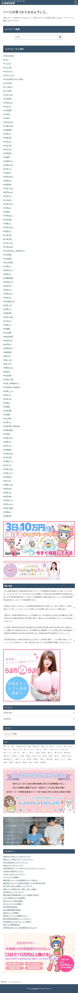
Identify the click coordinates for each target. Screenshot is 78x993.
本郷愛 (7, 329)
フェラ (26, 752)
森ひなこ (8, 356)
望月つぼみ (9, 317)
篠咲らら (8, 442)
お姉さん (37, 746)
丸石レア (8, 106)
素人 (6, 762)
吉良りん (8, 169)
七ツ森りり (9, 87)
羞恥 (25, 762)
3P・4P (7, 746)
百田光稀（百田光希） (13, 426)
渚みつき (8, 399)
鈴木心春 (8, 496)
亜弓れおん (9, 122)
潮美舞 (7, 406)
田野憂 (7, 414)
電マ (31, 762)
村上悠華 (8, 332)
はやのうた (9, 71)
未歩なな (8, 321)
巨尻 (51, 756)
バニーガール (8, 752)
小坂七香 (8, 239)
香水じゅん (9, 504)
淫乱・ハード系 (21, 759)
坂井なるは (9, 176)
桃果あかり (9, 348)
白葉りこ (8, 422)
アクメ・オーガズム (56, 746)
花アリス (8, 465)
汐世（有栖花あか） (12, 383)
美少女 (19, 762)
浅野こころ (9, 391)
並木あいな (9, 102)
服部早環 (8, 313)
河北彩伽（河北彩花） (13, 387)
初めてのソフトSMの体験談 (13, 901)
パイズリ (18, 752)
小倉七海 (8, 235)
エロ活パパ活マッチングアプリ (14, 874)
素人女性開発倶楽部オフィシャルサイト (17, 919)
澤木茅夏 (8, 410)
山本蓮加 (8, 258)
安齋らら (8, 223)
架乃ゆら (8, 344)
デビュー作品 (18, 749)
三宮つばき (9, 95)
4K (13, 746)
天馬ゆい (8, 208)
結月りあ (8, 445)
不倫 (44, 752)
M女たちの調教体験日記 (11, 925)
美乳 (12, 762)
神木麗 (7, 434)
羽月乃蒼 (8, 457)
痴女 (70, 759)
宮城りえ (8, 231)
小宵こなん (9, 243)
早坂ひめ (8, 297)
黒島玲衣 (8, 516)
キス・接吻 (69, 746)
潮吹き (36, 759)
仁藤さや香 (9, 126)
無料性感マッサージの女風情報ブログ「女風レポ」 (21, 880)
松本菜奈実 (9, 336)
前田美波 (8, 153)
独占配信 (50, 759)
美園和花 (8, 449)
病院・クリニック (61, 759)
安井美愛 (8, 219)
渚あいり (8, 395)
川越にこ (8, 266)
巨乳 (45, 756)
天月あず (8, 200)
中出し (51, 752)
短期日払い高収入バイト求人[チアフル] (17, 856)
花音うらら (9, 473)
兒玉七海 (8, 145)
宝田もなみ (9, 227)
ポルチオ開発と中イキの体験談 (14, 898)
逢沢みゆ (8, 488)
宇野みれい (9, 215)
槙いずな (8, 364)
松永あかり (9, 340)
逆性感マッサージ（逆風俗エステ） (15, 916)
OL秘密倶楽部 (8, 3)
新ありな (8, 290)
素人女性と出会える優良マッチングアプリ (18, 886)
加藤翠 (7, 157)
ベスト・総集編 (35, 752)
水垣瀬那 (8, 375)
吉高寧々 (8, 173)
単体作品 (68, 752)
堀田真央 (8, 184)
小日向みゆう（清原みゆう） (15, 251)
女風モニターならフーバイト (13, 865)
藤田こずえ (9, 484)
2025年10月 (8, 713)
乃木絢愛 (8, 110)
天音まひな (9, 204)
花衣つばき (9, 469)
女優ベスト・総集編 (19, 756)
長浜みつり (9, 500)
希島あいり (9, 270)
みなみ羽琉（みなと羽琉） (14, 79)
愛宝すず (8, 286)
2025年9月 (7, 719)
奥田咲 (7, 212)
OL (30, 746)
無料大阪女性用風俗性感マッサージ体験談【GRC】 (21, 895)
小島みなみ (9, 247)
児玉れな (8, 141)
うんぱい (8, 63)
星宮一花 (8, 305)
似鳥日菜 (8, 137)
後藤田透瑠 (9, 278)
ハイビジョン (56, 749)
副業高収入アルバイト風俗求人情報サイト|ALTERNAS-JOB (24, 883)
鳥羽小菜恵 (9, 508)
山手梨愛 (8, 254)
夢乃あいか (9, 192)
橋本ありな (9, 368)
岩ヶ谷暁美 (9, 262)
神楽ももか (9, 438)
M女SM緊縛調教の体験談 (12, 910)
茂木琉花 (8, 477)
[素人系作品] (9, 56)
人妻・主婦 (59, 752)
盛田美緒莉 (9, 430)
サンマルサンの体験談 (11, 877)
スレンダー (8, 749)
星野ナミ (8, 309)
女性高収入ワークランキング (13, 892)
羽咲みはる (9, 453)
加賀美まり (9, 161)
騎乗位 (44, 762)
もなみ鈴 (8, 83)
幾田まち (8, 274)
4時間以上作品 (22, 746)
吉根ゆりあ (9, 165)
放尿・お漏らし (68, 756)
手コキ (58, 756)
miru (6, 59)
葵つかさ (8, 481)
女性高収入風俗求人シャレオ (13, 871)
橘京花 (7, 371)
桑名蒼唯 (8, 352)
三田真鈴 (8, 98)
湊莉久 (7, 403)
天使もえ (8, 196)
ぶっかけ (45, 746)
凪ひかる (8, 149)
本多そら (8, 325)
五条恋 (7, 118)
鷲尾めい (8, 512)
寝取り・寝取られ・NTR (34, 756)
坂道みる (8, 180)
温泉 (30, 759)
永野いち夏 (9, 379)
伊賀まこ (8, 134)
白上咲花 (8, 418)
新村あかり (9, 293)
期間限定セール (9, 759)
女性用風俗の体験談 (10, 907)
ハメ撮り (65, 749)
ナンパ (47, 749)
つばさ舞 (8, 67)
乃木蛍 (7, 114)
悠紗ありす (9, 282)
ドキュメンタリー (30, 749)
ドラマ (40, 749)
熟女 (43, 759)
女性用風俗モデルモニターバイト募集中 (17, 922)
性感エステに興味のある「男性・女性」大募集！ (20, 889)
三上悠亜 (8, 91)
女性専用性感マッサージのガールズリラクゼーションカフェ (24, 868)
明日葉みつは (10, 301)
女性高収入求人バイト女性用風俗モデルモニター (20, 928)
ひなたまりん (10, 75)
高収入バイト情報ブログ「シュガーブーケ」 (18, 859)
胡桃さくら (9, 461)
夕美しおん (9, 188)
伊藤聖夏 (8, 130)
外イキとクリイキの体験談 (12, 904)
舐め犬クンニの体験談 (11, 913)
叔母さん (7, 756)
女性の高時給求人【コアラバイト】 (15, 862)
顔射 (37, 762)
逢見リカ (8, 492)
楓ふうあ (8, 360)
